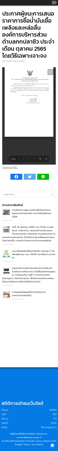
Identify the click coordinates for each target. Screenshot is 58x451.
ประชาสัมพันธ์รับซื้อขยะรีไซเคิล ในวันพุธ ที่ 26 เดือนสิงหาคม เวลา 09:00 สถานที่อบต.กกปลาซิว (33, 254)
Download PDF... (10, 167)
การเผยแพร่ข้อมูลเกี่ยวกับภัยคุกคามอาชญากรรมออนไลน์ (29, 293)
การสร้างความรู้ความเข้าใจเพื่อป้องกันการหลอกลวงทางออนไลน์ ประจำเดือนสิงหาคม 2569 (31, 213)
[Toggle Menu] (54, 2)
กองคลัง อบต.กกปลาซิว (15, 61)
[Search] (52, 194)
